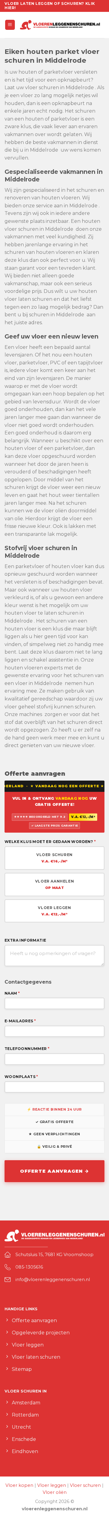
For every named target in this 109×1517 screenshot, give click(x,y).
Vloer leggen (51, 1485)
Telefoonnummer (27, 1048)
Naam (12, 993)
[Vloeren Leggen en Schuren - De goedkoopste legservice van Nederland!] (60, 25)
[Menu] (10, 25)
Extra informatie (25, 940)
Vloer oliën (55, 1492)
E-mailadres (20, 1021)
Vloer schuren (85, 1485)
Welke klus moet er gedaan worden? (50, 841)
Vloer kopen (19, 1485)
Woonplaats (21, 1076)
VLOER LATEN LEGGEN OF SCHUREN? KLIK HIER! (50, 5)
